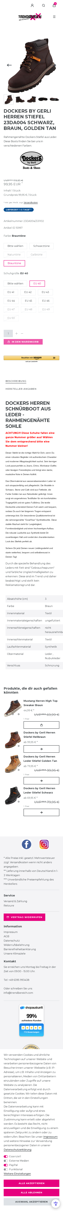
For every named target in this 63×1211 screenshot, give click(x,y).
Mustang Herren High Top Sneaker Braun (40, 703)
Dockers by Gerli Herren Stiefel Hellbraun (39, 734)
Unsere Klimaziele (15, 953)
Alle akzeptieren (31, 1183)
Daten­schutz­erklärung (17, 1149)
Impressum (11, 932)
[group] (13, 708)
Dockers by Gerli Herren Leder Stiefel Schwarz (39, 790)
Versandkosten (31, 202)
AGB (6, 936)
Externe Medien (19, 1160)
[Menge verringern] (22, 333)
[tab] (16, 381)
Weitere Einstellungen (17, 1173)
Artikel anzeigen (41, 749)
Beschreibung (16, 381)
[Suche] (43, 5)
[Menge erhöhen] (16, 333)
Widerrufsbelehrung (17, 945)
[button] (31, 359)
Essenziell (15, 1156)
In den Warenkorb (25, 341)
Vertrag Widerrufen (26, 917)
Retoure (9, 905)
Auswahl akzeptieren (31, 1201)
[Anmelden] (32, 5)
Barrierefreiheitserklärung (20, 949)
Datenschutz (12, 940)
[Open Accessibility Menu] (55, 1203)
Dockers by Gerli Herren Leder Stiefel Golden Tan (40, 758)
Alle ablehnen (31, 1192)
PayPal (13, 1165)
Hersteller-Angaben (21, 389)
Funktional (16, 1169)
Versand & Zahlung (15, 901)
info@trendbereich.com (18, 992)
